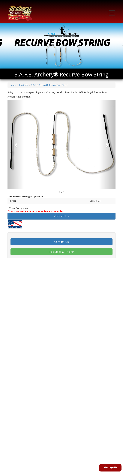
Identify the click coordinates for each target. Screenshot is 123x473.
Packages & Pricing (61, 251)
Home (13, 85)
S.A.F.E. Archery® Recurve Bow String (49, 85)
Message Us (110, 467)
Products (23, 85)
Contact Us (61, 216)
